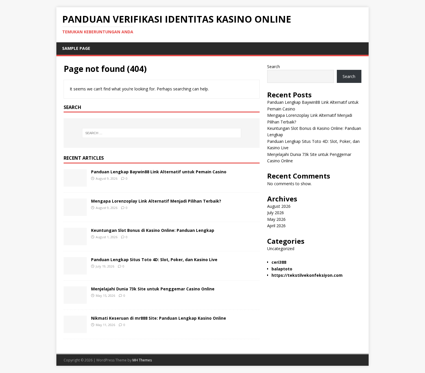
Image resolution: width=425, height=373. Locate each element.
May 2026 (276, 219)
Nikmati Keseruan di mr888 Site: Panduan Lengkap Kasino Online (158, 318)
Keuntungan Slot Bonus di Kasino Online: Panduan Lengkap (152, 230)
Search (273, 66)
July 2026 (275, 212)
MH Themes (142, 360)
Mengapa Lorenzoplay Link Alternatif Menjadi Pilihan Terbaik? (156, 201)
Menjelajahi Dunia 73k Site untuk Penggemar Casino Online (153, 289)
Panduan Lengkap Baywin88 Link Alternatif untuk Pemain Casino (158, 171)
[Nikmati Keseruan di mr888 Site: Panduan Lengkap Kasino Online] (75, 329)
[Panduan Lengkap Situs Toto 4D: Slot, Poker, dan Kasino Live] (75, 271)
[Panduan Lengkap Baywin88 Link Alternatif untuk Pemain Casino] (75, 183)
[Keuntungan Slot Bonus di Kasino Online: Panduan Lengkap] (75, 242)
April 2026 (276, 225)
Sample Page (76, 48)
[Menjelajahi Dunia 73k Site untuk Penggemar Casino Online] (75, 300)
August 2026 (279, 206)
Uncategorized (280, 248)
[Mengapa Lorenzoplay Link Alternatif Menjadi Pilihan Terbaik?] (75, 212)
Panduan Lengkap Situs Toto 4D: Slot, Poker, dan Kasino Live (154, 259)
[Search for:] (161, 133)
